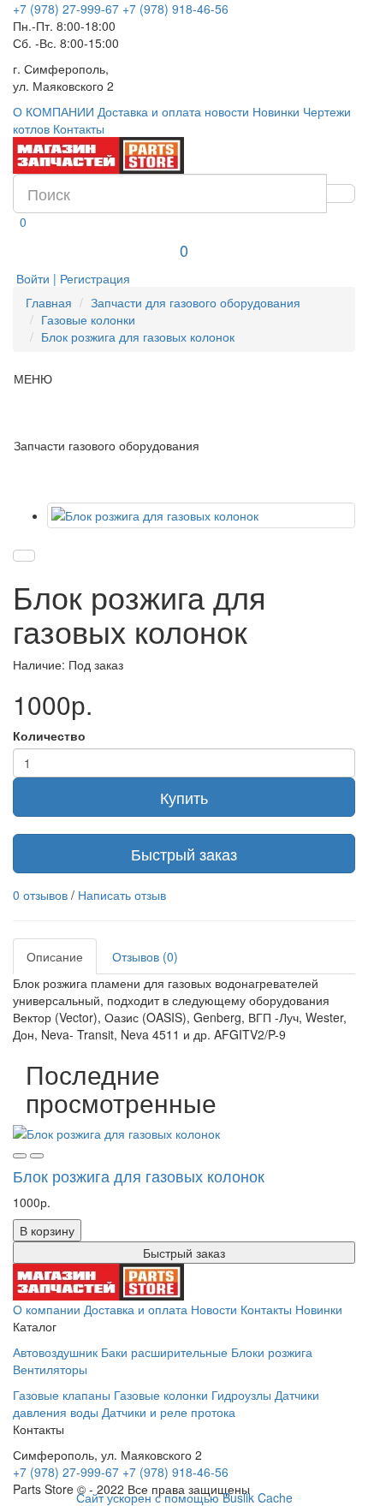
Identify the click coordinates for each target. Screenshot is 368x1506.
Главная (49, 302)
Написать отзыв (122, 894)
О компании (46, 1309)
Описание (55, 956)
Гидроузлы (241, 1394)
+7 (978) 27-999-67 (66, 8)
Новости (214, 1309)
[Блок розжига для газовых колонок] (201, 515)
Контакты (78, 128)
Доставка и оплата (149, 111)
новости (227, 111)
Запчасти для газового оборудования (195, 302)
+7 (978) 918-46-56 (175, 8)
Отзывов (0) (145, 956)
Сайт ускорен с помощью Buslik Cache (184, 1497)
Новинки (276, 111)
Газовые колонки (88, 319)
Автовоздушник (55, 1351)
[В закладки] (24, 556)
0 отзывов (40, 894)
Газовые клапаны (61, 1394)
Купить (184, 797)
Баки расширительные (164, 1351)
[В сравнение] (37, 1155)
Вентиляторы (50, 1369)
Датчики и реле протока (168, 1411)
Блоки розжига (271, 1351)
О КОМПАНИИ (53, 111)
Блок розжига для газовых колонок (137, 336)
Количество (49, 735)
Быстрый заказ (184, 853)
